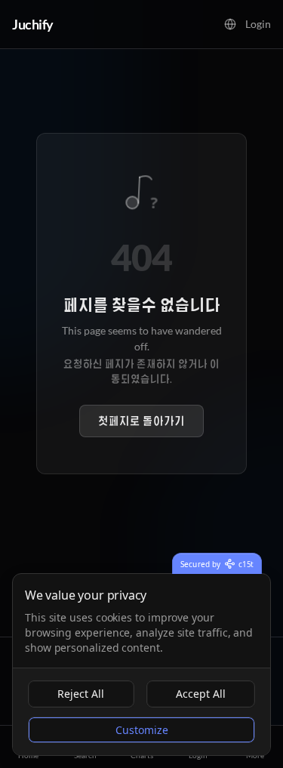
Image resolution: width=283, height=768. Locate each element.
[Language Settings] (230, 24)
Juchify (33, 24)
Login (258, 23)
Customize (141, 730)
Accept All (201, 693)
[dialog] (141, 664)
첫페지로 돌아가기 (141, 421)
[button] (230, 24)
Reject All (80, 693)
